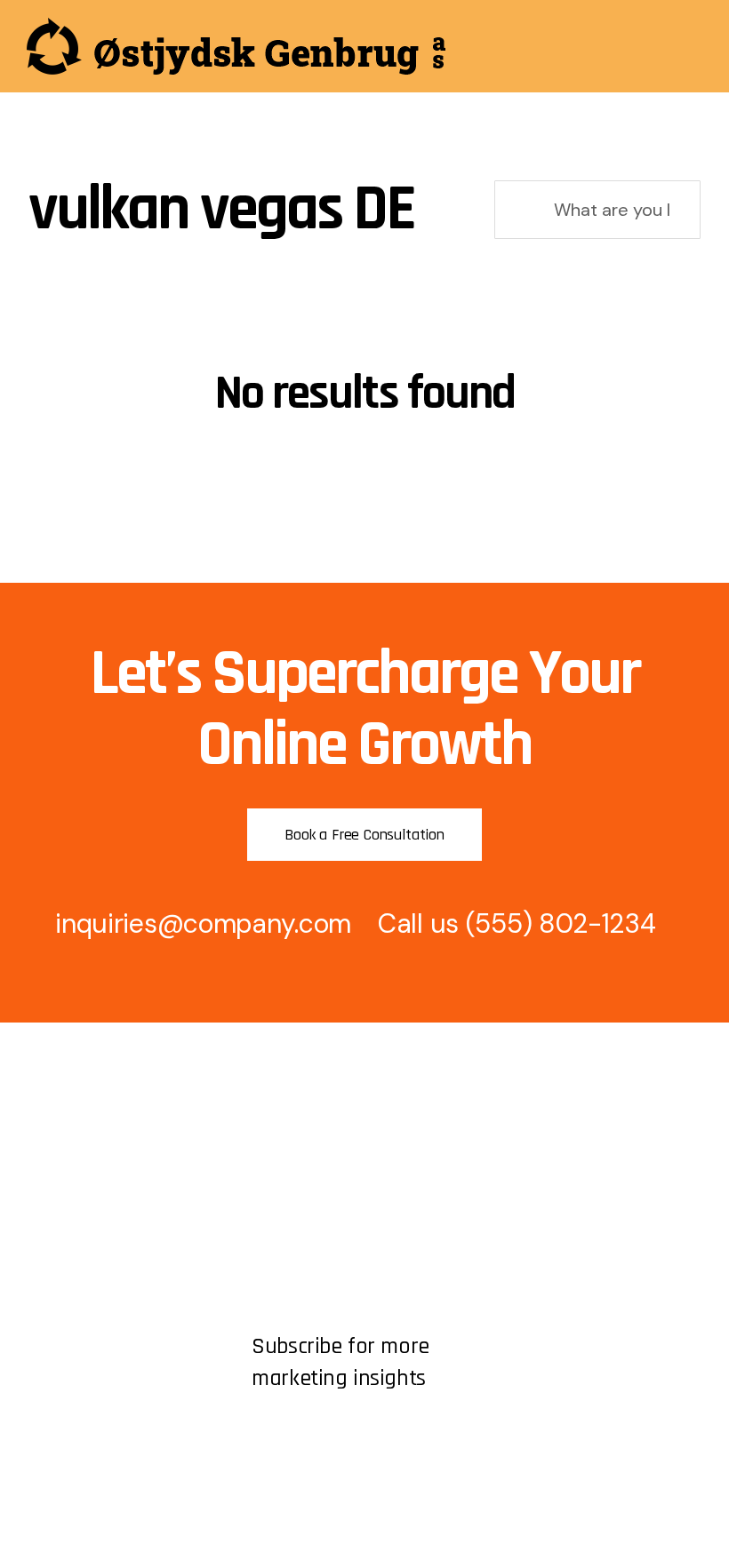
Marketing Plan (299, 1141)
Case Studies (294, 1262)
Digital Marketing (305, 1201)
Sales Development (314, 1171)
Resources (61, 1201)
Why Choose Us (303, 1231)
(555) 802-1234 (561, 923)
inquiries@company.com (203, 923)
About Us (57, 1141)
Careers (52, 1231)
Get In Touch (68, 1171)
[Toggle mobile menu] (695, 48)
